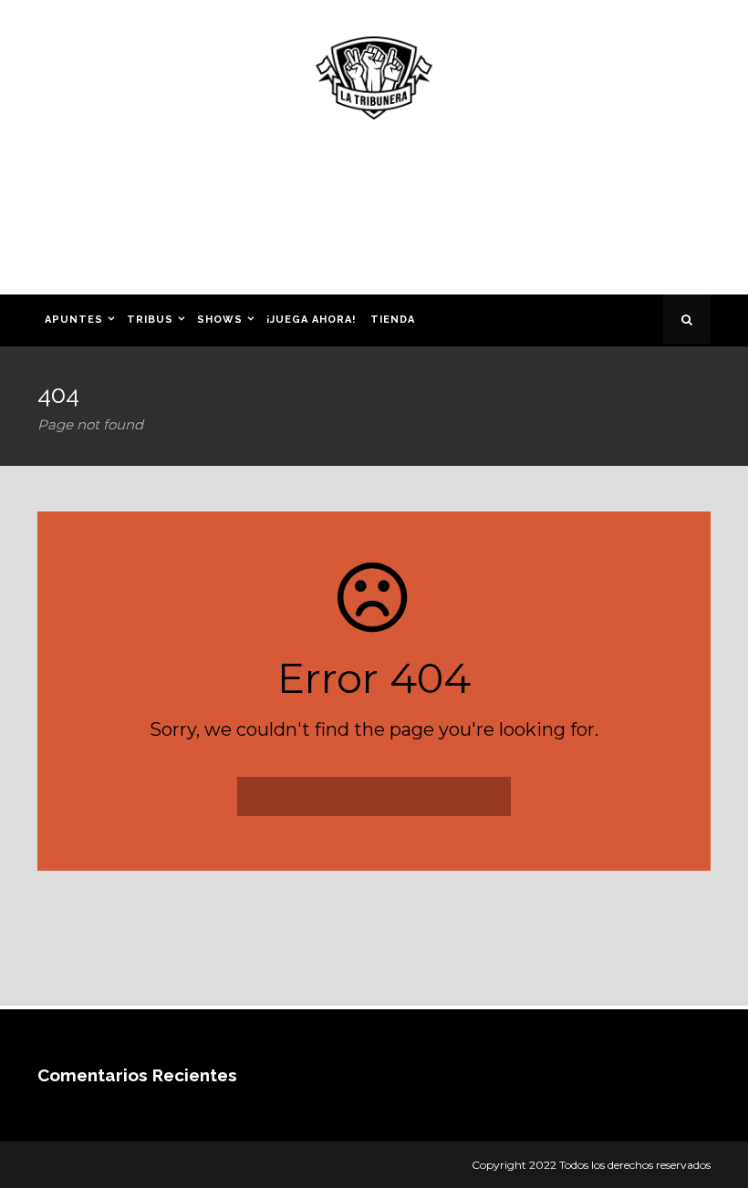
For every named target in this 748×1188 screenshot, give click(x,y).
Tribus (150, 319)
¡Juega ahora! (311, 319)
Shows (220, 319)
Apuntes (74, 319)
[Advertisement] (374, 213)
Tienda (392, 319)
